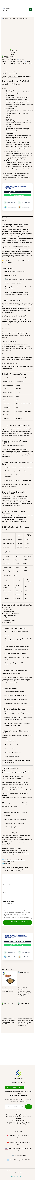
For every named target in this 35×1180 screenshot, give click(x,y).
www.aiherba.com (9, 863)
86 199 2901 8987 (25, 1160)
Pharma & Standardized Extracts (14, 72)
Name (4, 876)
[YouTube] (17, 1176)
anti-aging (7, 177)
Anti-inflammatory (15, 177)
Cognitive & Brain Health (8, 76)
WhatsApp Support (19, 195)
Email (5, 893)
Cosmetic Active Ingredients (23, 76)
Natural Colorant (10, 179)
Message (5, 908)
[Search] (28, 1106)
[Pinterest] (14, 1176)
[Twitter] (12, 1176)
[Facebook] (23, 1176)
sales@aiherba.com (20, 1155)
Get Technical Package (19, 192)
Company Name (8, 885)
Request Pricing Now (14, 1087)
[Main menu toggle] (30, 9)
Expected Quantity (8, 901)
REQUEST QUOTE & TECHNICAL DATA (17, 922)
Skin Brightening (19, 179)
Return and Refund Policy (18, 1120)
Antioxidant (24, 177)
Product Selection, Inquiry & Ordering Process (18, 1115)
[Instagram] (20, 1176)
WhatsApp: (15, 1160)
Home (3, 72)
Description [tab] (5, 218)
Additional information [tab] (9, 221)
